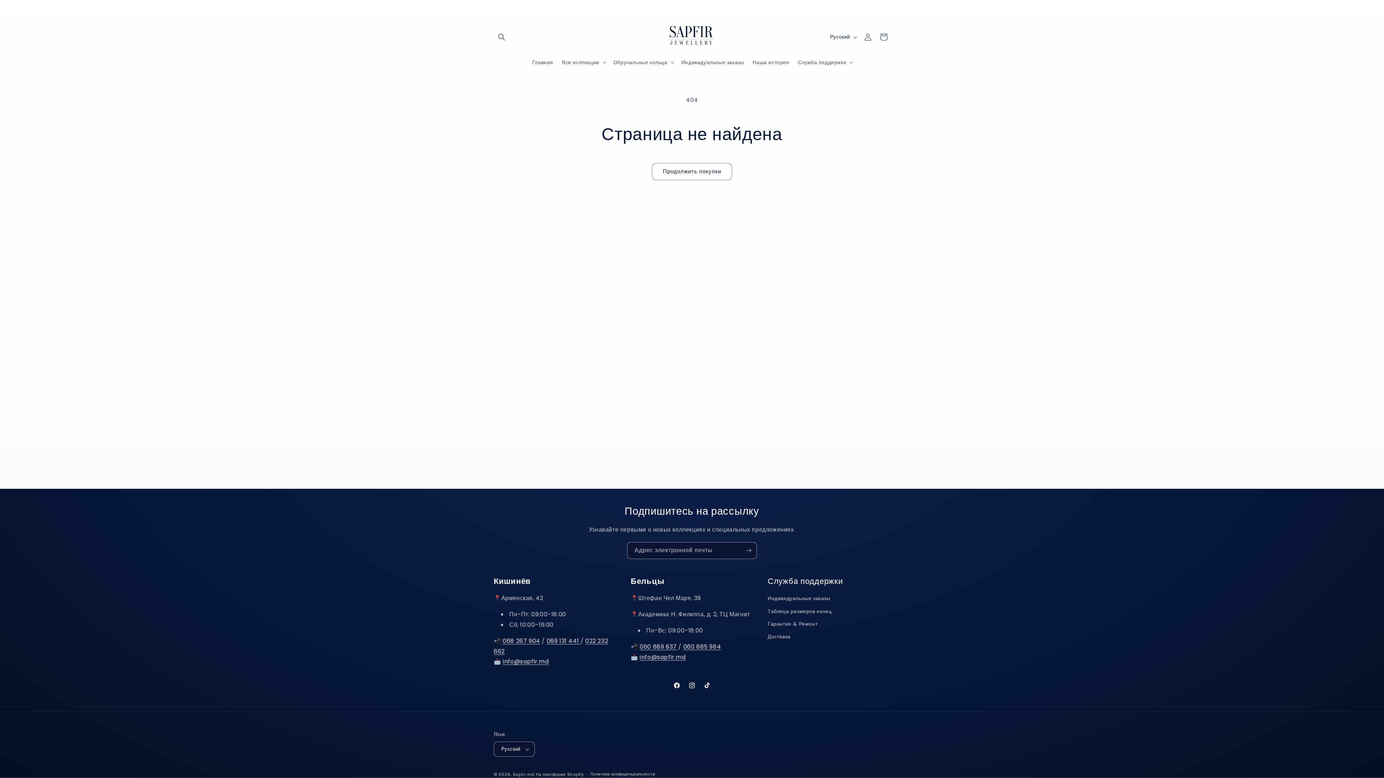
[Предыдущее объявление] (615, 10)
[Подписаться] (749, 550)
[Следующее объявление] (769, 10)
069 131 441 (564, 641)
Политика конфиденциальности (622, 774)
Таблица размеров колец (799, 611)
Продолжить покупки (692, 171)
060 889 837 (658, 647)
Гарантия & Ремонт (792, 623)
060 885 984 (702, 647)
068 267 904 (521, 641)
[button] (502, 37)
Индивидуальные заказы (799, 598)
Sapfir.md (523, 774)
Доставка (779, 636)
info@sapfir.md (526, 661)
